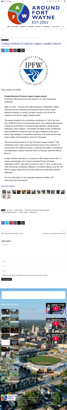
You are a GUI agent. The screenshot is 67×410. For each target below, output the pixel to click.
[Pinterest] (53, 1)
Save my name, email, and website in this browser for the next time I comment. (25, 275)
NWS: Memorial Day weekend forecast (12, 233)
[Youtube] (64, 1)
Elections (37, 26)
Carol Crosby (9, 210)
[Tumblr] (58, 1)
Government (46, 26)
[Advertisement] (33, 32)
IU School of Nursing (23, 212)
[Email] (19, 50)
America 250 (23, 26)
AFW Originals (15, 26)
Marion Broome (33, 212)
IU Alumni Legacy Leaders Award (9, 212)
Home (8, 26)
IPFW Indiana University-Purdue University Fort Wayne (37, 210)
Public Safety (55, 26)
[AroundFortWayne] (33, 14)
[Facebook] (47, 1)
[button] (64, 27)
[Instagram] (50, 1)
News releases (9, 37)
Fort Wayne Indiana (18, 210)
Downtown (31, 26)
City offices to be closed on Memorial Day (54, 233)
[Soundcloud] (56, 1)
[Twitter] (61, 1)
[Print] (23, 50)
